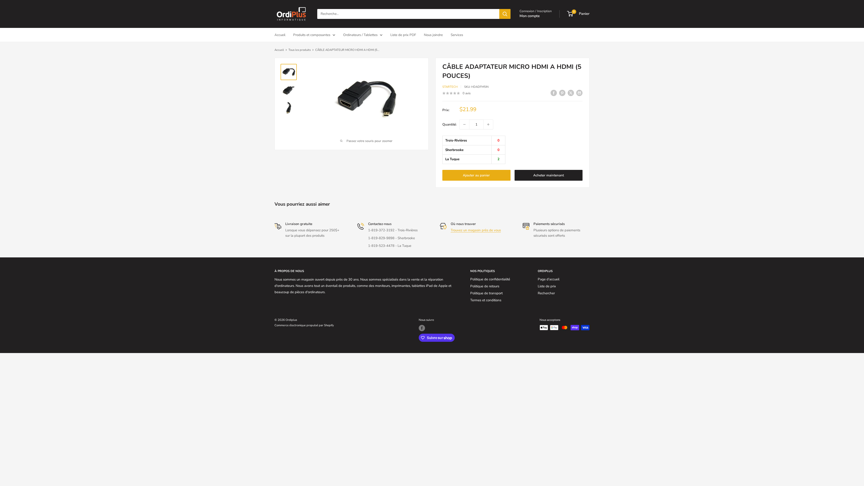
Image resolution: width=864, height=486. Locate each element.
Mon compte (530, 16)
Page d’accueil (548, 279)
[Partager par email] (579, 93)
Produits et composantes (311, 35)
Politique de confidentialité (490, 279)
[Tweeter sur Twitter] (571, 93)
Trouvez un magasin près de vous (476, 230)
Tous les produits (299, 50)
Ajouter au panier (476, 175)
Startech (450, 87)
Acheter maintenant (548, 175)
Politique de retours (484, 286)
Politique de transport (486, 293)
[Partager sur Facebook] (554, 93)
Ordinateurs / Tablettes (360, 35)
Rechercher (546, 293)
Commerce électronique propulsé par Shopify (304, 325)
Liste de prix (547, 286)
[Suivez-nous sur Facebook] (422, 328)
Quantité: (449, 124)
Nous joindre (433, 35)
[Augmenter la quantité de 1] (488, 124)
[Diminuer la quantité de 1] (464, 124)
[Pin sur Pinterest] (562, 93)
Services (457, 35)
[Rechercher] (505, 14)
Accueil (279, 35)
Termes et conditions (485, 300)
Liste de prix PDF (403, 35)
